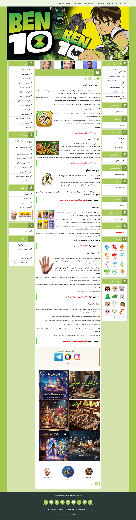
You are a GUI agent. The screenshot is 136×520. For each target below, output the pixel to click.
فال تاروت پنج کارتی (25, 96)
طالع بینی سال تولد (118, 317)
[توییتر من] (62, 502)
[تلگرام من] (84, 502)
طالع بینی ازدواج (119, 174)
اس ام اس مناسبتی (89, 2)
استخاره (97, 127)
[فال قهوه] (84, 416)
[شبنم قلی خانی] (47, 65)
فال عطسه (28, 231)
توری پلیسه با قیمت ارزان (24, 153)
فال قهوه (121, 138)
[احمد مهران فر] (90, 65)
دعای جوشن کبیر (119, 187)
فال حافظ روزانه (66, 157)
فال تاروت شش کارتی (24, 100)
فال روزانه (101, 2)
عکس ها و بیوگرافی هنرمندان (22, 262)
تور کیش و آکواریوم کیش (23, 176)
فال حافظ (118, 2)
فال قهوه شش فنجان (118, 147)
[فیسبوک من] (79, 502)
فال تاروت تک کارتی (25, 82)
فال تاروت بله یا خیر (25, 122)
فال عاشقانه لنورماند (25, 249)
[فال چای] (84, 446)
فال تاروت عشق (26, 114)
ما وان (68, 41)
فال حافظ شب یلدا (26, 202)
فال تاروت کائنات (26, 78)
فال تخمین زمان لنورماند (24, 244)
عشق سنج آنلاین (119, 218)
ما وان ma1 (89, 72)
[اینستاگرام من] (73, 502)
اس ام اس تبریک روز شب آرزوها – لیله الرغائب (115, 70)
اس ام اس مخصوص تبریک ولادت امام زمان (115, 97)
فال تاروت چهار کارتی (25, 91)
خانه (125, 2)
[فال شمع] (54, 416)
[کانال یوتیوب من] (51, 502)
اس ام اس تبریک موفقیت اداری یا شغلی (115, 81)
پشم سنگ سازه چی (25, 171)
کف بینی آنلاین (93, 290)
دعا (123, 191)
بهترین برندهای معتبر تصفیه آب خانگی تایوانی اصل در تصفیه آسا (22, 148)
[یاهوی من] (90, 502)
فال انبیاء (121, 124)
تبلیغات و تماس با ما (64, 2)
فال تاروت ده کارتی (25, 109)
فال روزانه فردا (26, 258)
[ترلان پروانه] (68, 65)
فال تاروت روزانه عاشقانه (23, 118)
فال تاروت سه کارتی (25, 87)
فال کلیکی (121, 205)
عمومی (87, 483)
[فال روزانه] (54, 385)
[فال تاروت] (84, 385)
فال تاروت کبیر (26, 73)
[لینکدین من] (46, 502)
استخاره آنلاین (77, 2)
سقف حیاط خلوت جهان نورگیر (22, 167)
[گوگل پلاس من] (57, 502)
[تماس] (68, 502)
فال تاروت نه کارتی (25, 105)
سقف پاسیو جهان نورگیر (24, 158)
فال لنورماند (27, 253)
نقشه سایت (62, 513)
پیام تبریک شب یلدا (25, 207)
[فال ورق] (54, 446)
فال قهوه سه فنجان (118, 142)
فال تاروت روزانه (26, 69)
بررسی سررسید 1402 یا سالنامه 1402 (22, 141)
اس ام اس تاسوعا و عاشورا (116, 87)
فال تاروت (110, 2)
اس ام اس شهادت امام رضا (116, 76)
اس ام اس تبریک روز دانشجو (116, 91)
